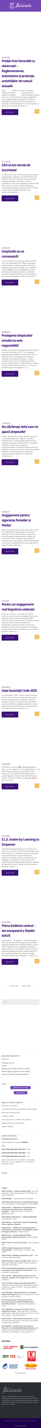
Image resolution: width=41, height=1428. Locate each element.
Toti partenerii (20, 1373)
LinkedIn (20, 1177)
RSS (3, 1177)
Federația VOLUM (8, 1063)
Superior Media (20, 1425)
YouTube (16, 1177)
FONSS (4, 1066)
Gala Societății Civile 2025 (19, 690)
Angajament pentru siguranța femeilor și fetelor (16, 520)
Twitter (7, 1177)
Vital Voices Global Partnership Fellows (15, 1074)
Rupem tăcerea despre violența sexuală (16, 1069)
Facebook (12, 1177)
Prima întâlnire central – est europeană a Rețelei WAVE (18, 930)
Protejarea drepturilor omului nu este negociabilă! (17, 340)
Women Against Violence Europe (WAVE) (16, 1071)
